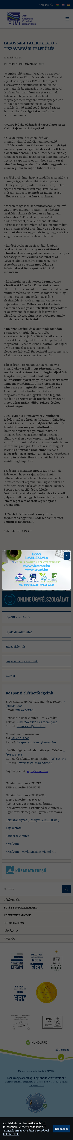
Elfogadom (61, 1128)
